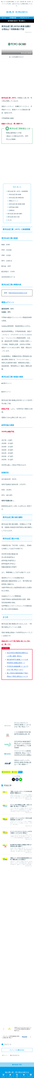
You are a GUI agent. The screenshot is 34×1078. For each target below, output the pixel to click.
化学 (21, 772)
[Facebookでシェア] (17, 779)
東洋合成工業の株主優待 (15, 213)
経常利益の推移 (13, 207)
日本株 (15, 772)
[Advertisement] (17, 76)
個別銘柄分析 (7, 772)
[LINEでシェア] (20, 779)
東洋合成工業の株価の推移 (17, 204)
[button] (30, 565)
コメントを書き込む (17, 1050)
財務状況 (11, 210)
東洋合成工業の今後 (13, 217)
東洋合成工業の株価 (15, 194)
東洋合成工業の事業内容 (16, 197)
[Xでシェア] (13, 779)
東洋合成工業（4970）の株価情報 (18, 191)
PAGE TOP (18, 1064)
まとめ (10, 220)
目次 (14, 187)
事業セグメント (13, 201)
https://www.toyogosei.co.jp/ (18, 293)
